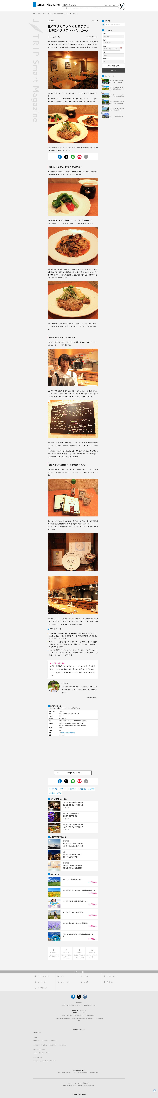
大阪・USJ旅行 (38, 1057)
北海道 (79, 1015)
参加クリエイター (92, 1018)
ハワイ (83, 1015)
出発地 (104, 33)
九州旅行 (45, 1045)
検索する (113, 70)
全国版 (63, 1015)
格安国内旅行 (37, 1032)
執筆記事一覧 (91, 697)
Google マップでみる (74, 773)
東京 (106, 5)
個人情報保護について (72, 1005)
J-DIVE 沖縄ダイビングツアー (65, 1072)
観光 (62, 976)
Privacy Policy (75, 1018)
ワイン (63, 789)
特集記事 (82, 7)
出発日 (104, 46)
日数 (104, 52)
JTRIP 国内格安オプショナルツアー (85, 1085)
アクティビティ (42, 982)
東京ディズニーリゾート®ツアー (42, 1053)
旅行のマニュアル (97, 7)
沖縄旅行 (36, 1037)
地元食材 (73, 789)
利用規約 (68, 1018)
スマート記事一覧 (43, 976)
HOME (64, 7)
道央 (59, 793)
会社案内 (64, 1005)
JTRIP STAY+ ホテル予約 (69, 1085)
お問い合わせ (83, 1018)
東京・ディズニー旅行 (39, 1049)
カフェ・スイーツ (112, 976)
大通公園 (83, 789)
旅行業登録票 (82, 1005)
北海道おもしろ (42, 988)
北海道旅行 (37, 1045)
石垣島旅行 (37, 1040)
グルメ (86, 976)
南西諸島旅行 (53, 1045)
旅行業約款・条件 (91, 1005)
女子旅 (92, 789)
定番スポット (76, 7)
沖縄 (114, 5)
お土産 (86, 982)
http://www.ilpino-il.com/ (68, 732)
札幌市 (52, 793)
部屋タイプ (106, 58)
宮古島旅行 (45, 1040)
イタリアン (54, 789)
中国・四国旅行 (63, 1045)
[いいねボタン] (154, 1090)
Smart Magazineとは (60, 1018)
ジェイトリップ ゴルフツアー (81, 1072)
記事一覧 (69, 7)
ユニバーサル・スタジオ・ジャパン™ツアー (45, 1060)
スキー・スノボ (65, 982)
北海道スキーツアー (94, 1072)
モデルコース (89, 7)
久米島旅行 (53, 1040)
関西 (110, 5)
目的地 (104, 40)
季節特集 (110, 982)
